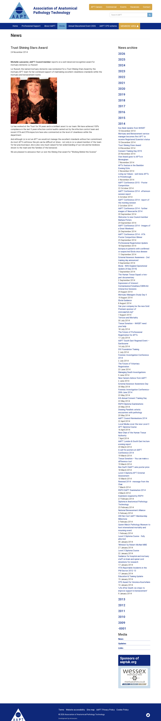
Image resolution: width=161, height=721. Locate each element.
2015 (121, 118)
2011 (121, 611)
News (120, 639)
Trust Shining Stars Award (129, 145)
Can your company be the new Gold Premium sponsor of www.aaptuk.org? (133, 309)
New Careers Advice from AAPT (132, 378)
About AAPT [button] (49, 26)
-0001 (122, 628)
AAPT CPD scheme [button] (108, 26)
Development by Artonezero (67, 718)
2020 (121, 88)
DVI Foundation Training (128, 349)
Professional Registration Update (133, 243)
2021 (121, 83)
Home (15, 26)
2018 (121, 100)
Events (123, 7)
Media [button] (62, 26)
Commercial (111, 7)
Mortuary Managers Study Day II (132, 295)
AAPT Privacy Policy (105, 710)
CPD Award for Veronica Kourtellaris (134, 582)
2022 (121, 77)
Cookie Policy (122, 710)
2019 (121, 94)
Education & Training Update (130, 576)
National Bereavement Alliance (131, 510)
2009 (121, 622)
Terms (61, 710)
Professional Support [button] (31, 26)
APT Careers (96, 7)
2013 (121, 599)
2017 (121, 106)
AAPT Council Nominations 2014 (132, 418)
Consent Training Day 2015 (130, 151)
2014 (121, 123)
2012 (121, 605)
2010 (121, 617)
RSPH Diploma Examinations (130, 404)
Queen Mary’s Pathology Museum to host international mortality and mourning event (134, 527)
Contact (146, 7)
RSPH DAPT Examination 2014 (132, 490)
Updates (122, 643)
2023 (121, 71)
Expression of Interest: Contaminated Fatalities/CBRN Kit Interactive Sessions (133, 286)
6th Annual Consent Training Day (132, 398)
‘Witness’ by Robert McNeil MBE (132, 545)
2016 (121, 112)
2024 (121, 65)
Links (120, 648)
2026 (121, 53)
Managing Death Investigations (132, 372)
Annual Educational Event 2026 (82, 26)
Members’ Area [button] (128, 26)
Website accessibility (75, 710)
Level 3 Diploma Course (128, 550)
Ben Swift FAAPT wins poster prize (133, 467)
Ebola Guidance (125, 300)
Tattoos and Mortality (128, 317)
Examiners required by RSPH (130, 496)
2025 (121, 59)
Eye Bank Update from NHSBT (131, 128)
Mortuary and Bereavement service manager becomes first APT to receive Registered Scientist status (134, 136)
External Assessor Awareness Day (133, 384)
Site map (91, 710)
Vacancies (134, 7)
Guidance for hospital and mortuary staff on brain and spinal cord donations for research (133, 559)
